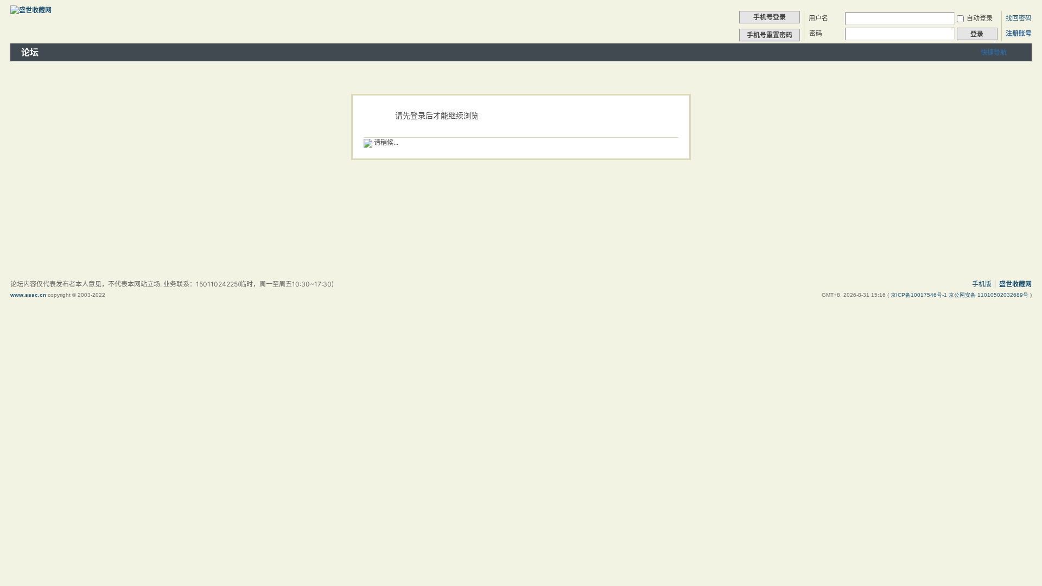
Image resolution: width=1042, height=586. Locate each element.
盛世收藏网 (1015, 284)
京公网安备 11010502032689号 (989, 295)
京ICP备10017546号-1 (920, 295)
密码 (815, 33)
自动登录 (980, 18)
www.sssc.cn (28, 295)
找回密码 (1019, 18)
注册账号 (1019, 33)
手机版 (982, 284)
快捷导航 (994, 52)
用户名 (818, 18)
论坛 (30, 52)
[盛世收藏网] (31, 10)
